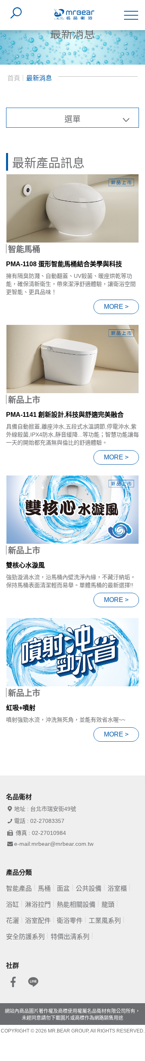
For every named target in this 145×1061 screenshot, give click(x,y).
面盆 (63, 888)
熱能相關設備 (76, 904)
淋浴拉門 (38, 904)
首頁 (13, 78)
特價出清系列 (70, 936)
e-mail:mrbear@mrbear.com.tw (53, 844)
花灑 (12, 920)
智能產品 (19, 888)
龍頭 (108, 904)
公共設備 (89, 888)
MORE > (116, 306)
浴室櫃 (117, 888)
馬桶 (44, 888)
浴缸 (12, 904)
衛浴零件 (70, 920)
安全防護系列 (25, 936)
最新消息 (39, 78)
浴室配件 (38, 920)
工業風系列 (105, 920)
